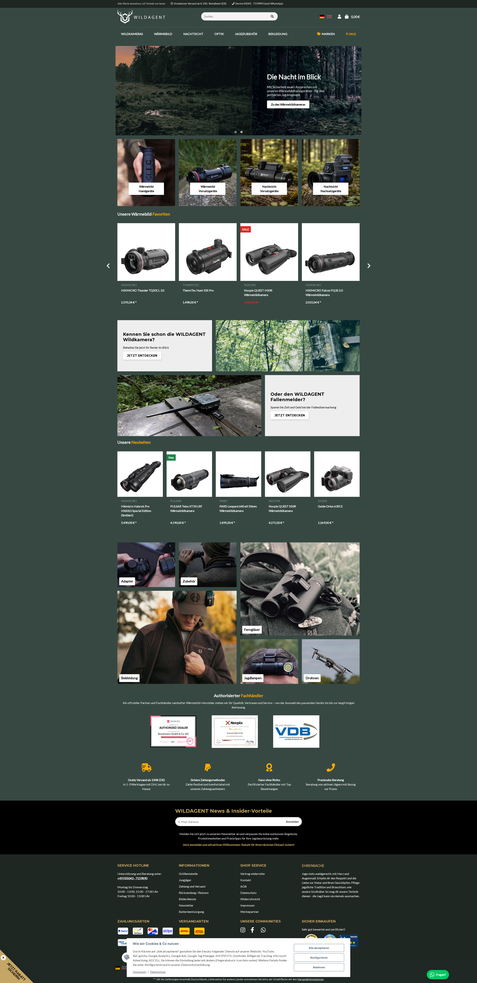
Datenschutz (158, 972)
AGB (243, 886)
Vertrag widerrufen (252, 873)
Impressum (139, 972)
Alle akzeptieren (319, 947)
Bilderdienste (187, 899)
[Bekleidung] (177, 637)
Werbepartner (249, 911)
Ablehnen (319, 967)
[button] (339, 16)
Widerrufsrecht (250, 899)
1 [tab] (235, 132)
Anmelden (292, 821)
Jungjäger (185, 880)
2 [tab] (241, 132)
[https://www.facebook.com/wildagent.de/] (254, 930)
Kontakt (245, 880)
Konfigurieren (319, 957)
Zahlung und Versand (192, 886)
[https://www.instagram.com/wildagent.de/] (243, 930)
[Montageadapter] (146, 564)
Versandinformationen (311, 979)
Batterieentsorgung (191, 911)
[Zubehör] (208, 564)
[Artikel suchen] (272, 16)
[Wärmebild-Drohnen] (331, 661)
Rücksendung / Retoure (194, 892)
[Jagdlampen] (269, 661)
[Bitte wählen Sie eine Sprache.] (322, 16)
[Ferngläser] (300, 588)
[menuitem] (132, 34)
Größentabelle (188, 873)
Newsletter (186, 905)
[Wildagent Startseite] (141, 16)
